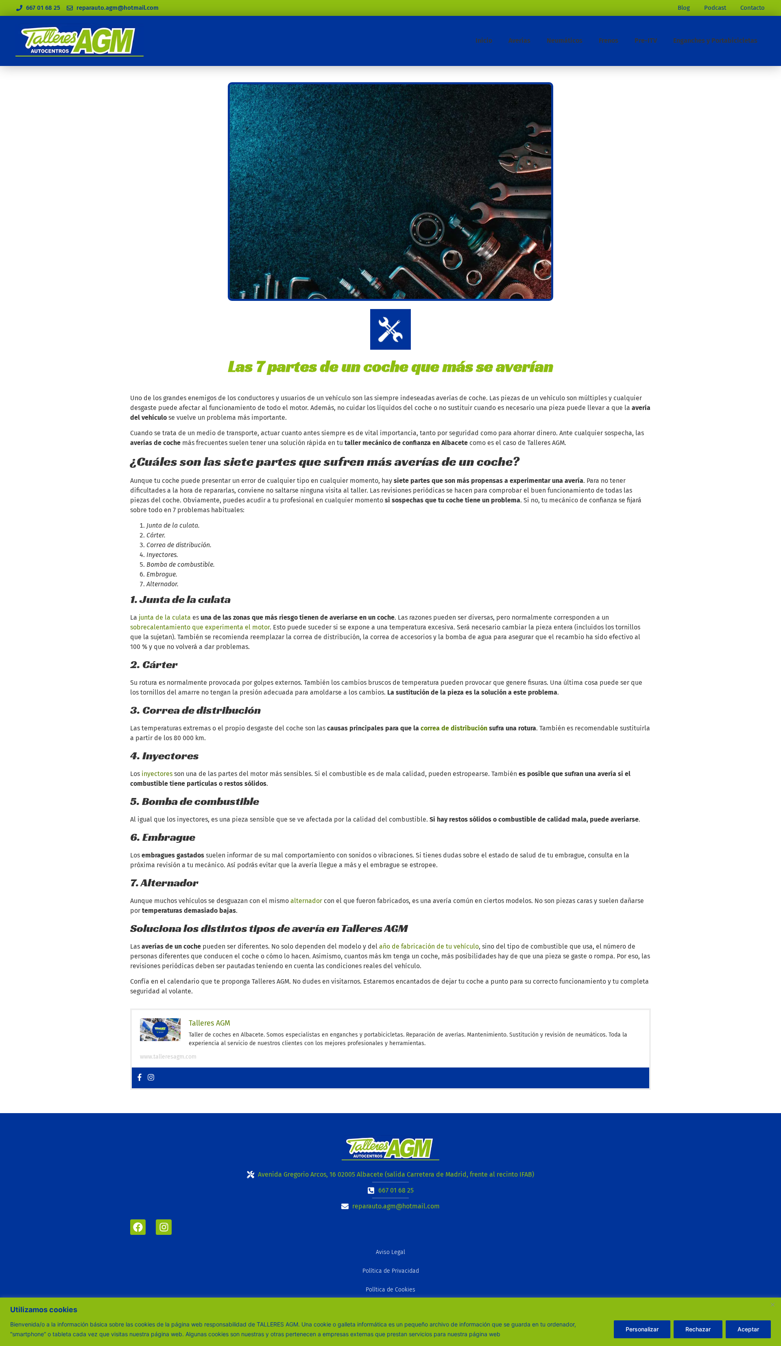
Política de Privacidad (390, 1270)
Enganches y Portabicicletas (715, 40)
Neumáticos (564, 40)
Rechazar (698, 1329)
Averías (519, 40)
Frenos (608, 40)
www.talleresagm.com (168, 1056)
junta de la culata (165, 617)
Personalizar (642, 1329)
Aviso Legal (390, 1252)
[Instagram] (151, 1078)
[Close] (772, 1304)
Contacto (752, 7)
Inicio (484, 40)
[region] (390, 1322)
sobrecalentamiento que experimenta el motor (200, 627)
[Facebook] (139, 1078)
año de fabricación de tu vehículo (429, 946)
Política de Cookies (390, 1289)
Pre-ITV (646, 40)
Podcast (715, 7)
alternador (306, 901)
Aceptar (748, 1329)
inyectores (157, 774)
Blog (684, 7)
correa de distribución (454, 728)
